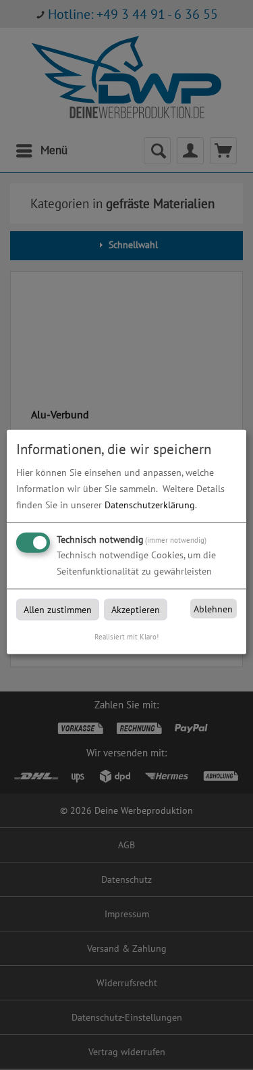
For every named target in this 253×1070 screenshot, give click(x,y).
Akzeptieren (135, 610)
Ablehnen (213, 609)
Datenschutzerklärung (150, 505)
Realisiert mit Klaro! (126, 636)
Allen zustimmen (58, 610)
